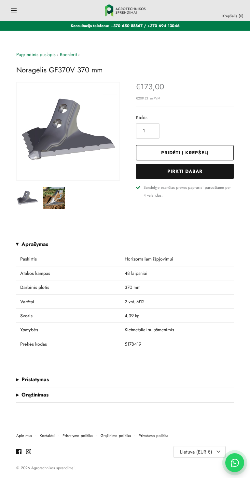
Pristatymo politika (77, 435)
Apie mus (24, 435)
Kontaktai (47, 435)
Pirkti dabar (184, 171)
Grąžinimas (35, 394)
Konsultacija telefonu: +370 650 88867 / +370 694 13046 (125, 25)
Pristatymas (35, 379)
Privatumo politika (153, 435)
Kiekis (141, 117)
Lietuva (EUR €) (196, 452)
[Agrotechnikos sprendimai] (125, 10)
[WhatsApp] (234, 462)
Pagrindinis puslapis (36, 54)
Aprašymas (34, 244)
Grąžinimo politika (116, 435)
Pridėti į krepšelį (185, 152)
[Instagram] (28, 452)
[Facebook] (18, 452)
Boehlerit (68, 54)
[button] (106, 131)
